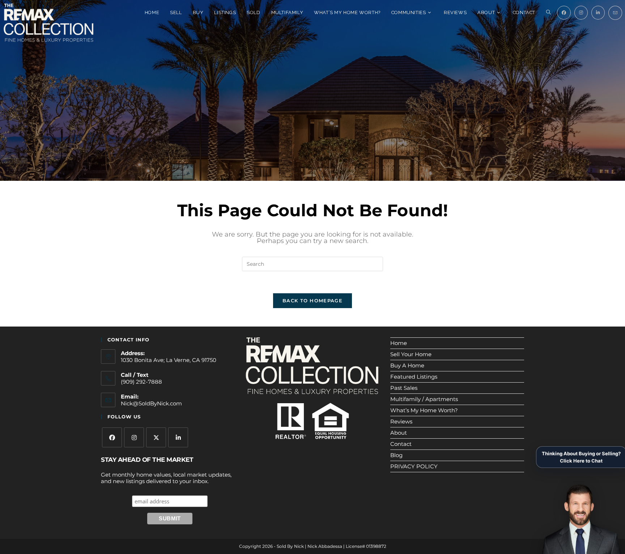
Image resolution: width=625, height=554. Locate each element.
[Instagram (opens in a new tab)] (581, 13)
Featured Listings (413, 376)
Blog (396, 455)
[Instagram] (134, 437)
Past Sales (403, 387)
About (398, 432)
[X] (156, 437)
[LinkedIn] (178, 437)
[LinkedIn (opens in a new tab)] (598, 13)
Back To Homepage (312, 300)
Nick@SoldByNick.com (151, 403)
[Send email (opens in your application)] (615, 13)
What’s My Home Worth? (424, 410)
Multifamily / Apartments (424, 399)
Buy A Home (407, 365)
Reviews (401, 421)
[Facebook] (112, 437)
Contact (401, 443)
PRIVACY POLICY (414, 466)
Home (398, 343)
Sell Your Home (410, 354)
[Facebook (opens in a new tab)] (564, 13)
